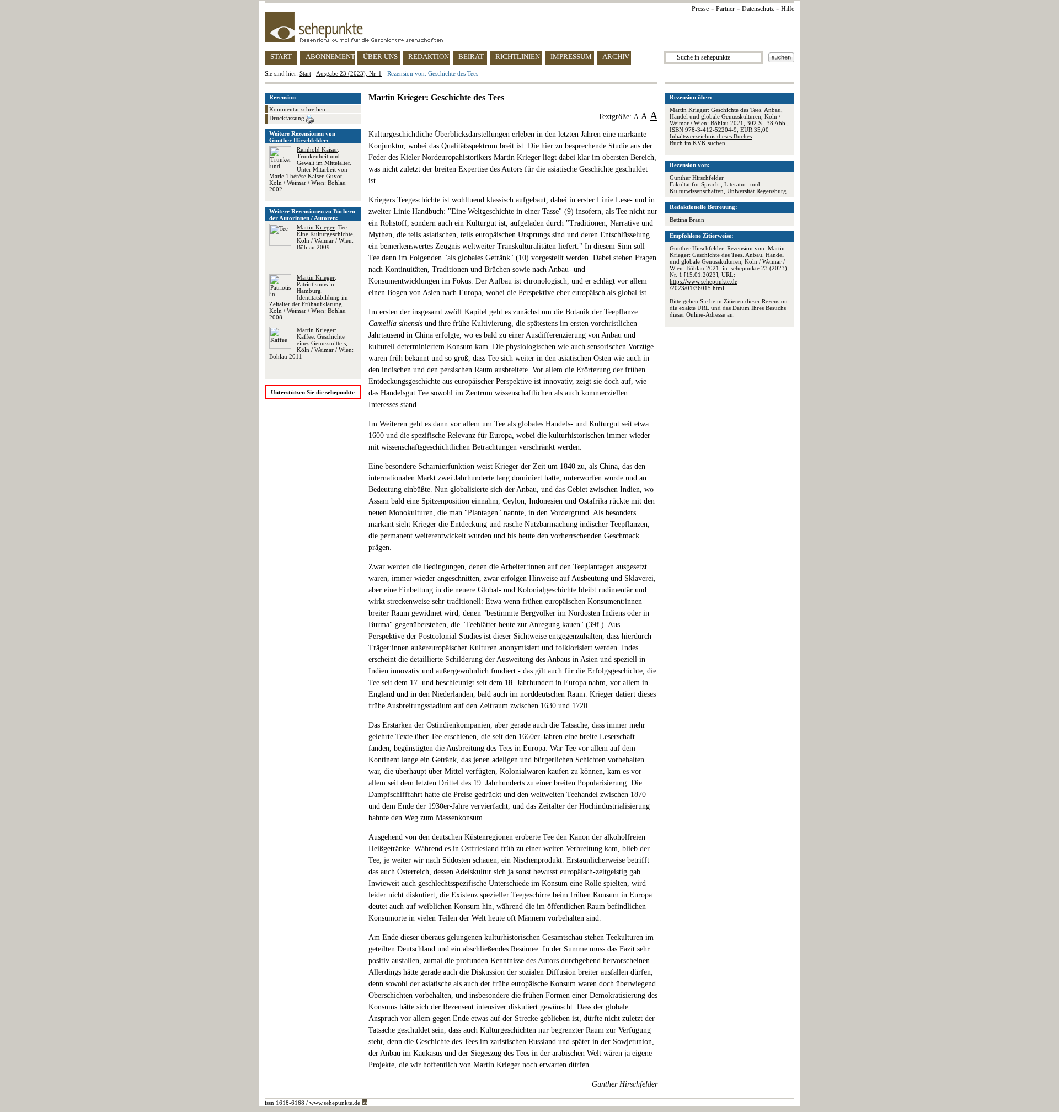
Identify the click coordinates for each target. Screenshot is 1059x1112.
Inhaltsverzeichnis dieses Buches (711, 136)
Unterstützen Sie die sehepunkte (313, 392)
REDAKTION (428, 56)
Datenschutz (758, 9)
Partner (725, 9)
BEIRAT (471, 56)
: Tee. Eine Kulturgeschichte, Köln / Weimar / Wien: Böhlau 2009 (326, 237)
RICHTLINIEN (517, 56)
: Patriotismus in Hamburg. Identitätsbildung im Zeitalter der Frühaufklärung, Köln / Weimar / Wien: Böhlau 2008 (308, 297)
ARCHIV (615, 56)
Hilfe (787, 9)
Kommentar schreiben (297, 109)
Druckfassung (287, 118)
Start (305, 73)
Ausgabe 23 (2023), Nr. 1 (349, 73)
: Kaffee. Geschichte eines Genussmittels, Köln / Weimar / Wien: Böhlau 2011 (311, 343)
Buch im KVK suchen (697, 143)
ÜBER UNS (380, 56)
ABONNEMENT (330, 56)
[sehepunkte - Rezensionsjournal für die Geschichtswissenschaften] (529, 27)
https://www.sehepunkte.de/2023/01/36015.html (703, 284)
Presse (700, 9)
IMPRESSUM (571, 56)
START (281, 56)
